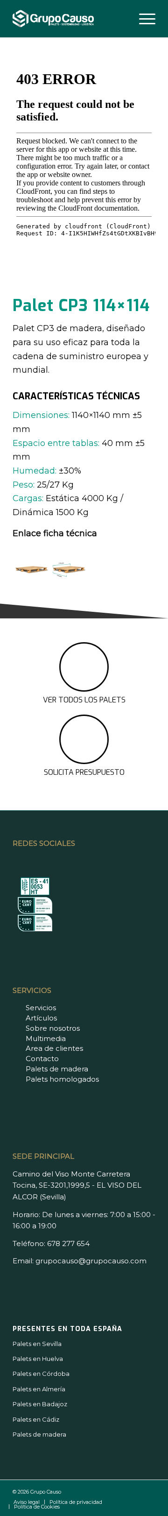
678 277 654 (68, 1243)
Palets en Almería (39, 1389)
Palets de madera (57, 1068)
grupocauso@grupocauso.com (91, 1260)
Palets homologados (62, 1079)
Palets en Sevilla (37, 1343)
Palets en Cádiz (36, 1419)
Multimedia (46, 1038)
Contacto (42, 1058)
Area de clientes (54, 1048)
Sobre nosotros (53, 1028)
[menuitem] (142, 18)
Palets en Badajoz (40, 1404)
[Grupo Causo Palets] (70, 18)
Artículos (41, 1017)
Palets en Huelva (38, 1358)
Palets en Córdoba (41, 1373)
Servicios (41, 1007)
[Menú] (142, 18)
